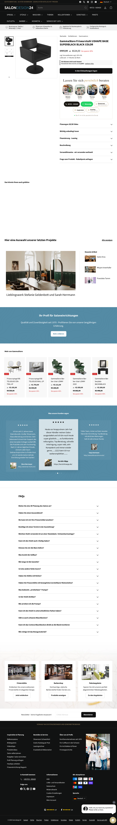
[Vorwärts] (9, 76)
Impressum (50, 796)
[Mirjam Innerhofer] (90, 269)
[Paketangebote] (95, 672)
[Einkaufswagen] (111, 7)
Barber (22, 21)
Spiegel (10, 15)
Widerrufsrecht (52, 789)
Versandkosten (68, 55)
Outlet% (11, 21)
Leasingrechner (38, 746)
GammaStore (17, 351)
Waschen (37, 15)
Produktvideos (12, 750)
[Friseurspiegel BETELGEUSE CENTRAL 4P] (14, 377)
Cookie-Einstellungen (54, 793)
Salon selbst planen (14, 753)
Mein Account (51, 800)
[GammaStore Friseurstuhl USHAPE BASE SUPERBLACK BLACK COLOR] (13, 209)
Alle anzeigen (107, 240)
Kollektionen (64, 15)
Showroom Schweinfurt (41, 739)
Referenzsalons (12, 739)
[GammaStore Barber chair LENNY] (58, 376)
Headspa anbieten (13, 764)
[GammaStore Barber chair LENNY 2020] (80, 377)
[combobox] (62, 7)
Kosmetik (36, 21)
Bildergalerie (11, 743)
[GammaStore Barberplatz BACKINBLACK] (102, 377)
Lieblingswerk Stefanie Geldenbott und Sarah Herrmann (40, 295)
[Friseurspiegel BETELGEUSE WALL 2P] (36, 376)
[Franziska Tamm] (90, 280)
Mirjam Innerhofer (104, 267)
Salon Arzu (101, 257)
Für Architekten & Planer (68, 746)
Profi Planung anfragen (15, 760)
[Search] (85, 7)
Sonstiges (81, 15)
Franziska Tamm (103, 278)
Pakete (95, 15)
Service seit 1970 (54, 21)
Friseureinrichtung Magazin (17, 767)
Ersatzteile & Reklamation (42, 750)
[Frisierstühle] (22, 672)
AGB (48, 779)
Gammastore (83, 36)
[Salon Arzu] (90, 259)
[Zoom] (36, 57)
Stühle (23, 15)
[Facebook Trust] (67, 810)
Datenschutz (51, 786)
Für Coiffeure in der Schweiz (69, 743)
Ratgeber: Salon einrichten (16, 757)
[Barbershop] (58, 672)
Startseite (63, 36)
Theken (50, 15)
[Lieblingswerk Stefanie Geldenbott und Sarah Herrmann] (41, 270)
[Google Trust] (50, 810)
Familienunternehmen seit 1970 (71, 739)
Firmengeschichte (66, 750)
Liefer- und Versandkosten (56, 782)
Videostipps (11, 746)
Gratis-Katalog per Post (41, 743)
